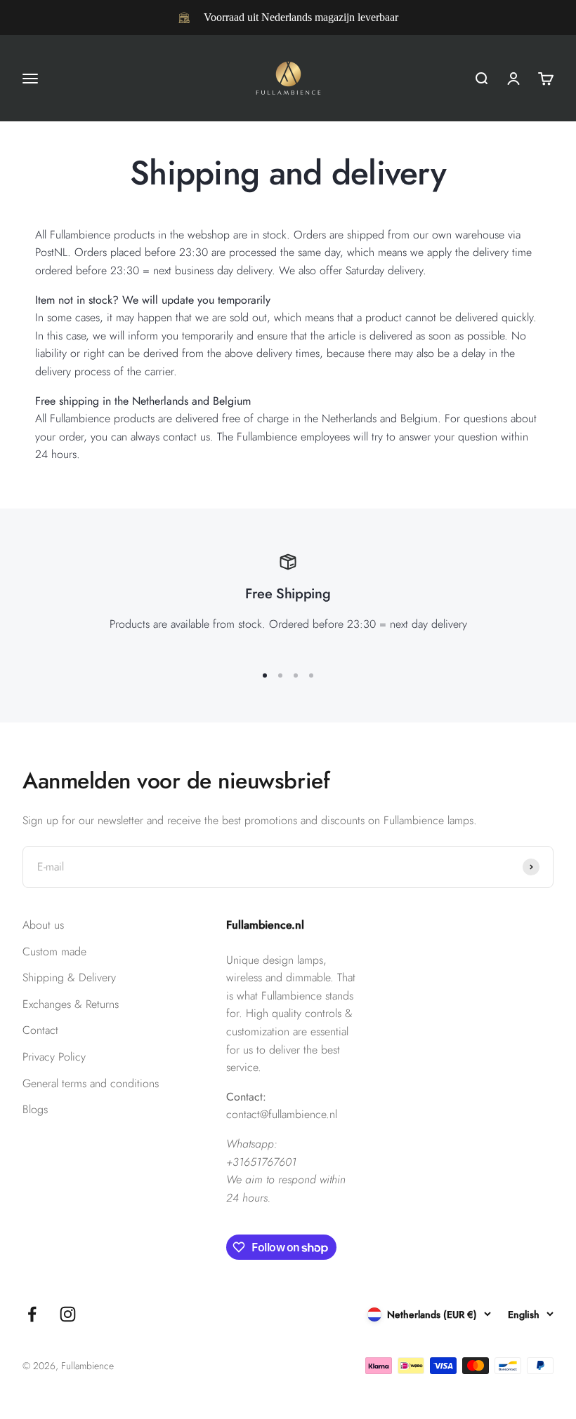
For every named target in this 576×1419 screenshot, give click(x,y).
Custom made (54, 951)
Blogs (35, 1109)
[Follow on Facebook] (31, 1314)
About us (43, 925)
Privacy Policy (54, 1057)
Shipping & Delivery (69, 977)
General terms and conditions (90, 1083)
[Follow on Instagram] (67, 1314)
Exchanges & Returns (70, 1004)
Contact (40, 1030)
